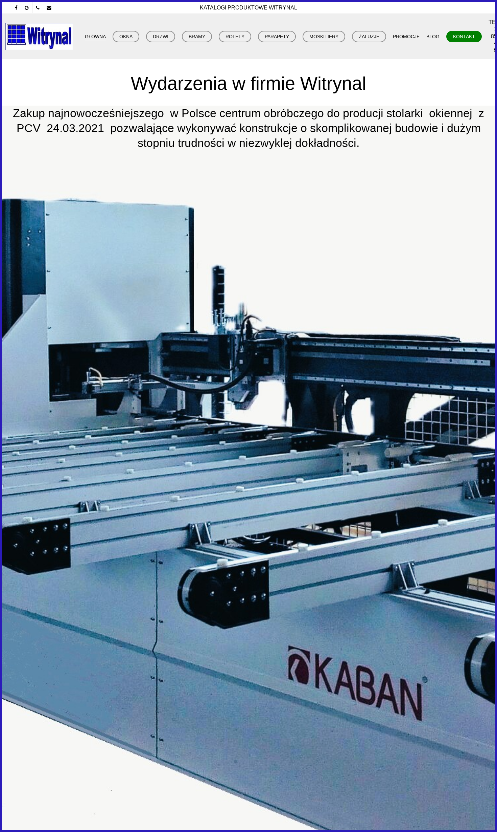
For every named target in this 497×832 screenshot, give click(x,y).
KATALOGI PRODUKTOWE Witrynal (248, 7)
